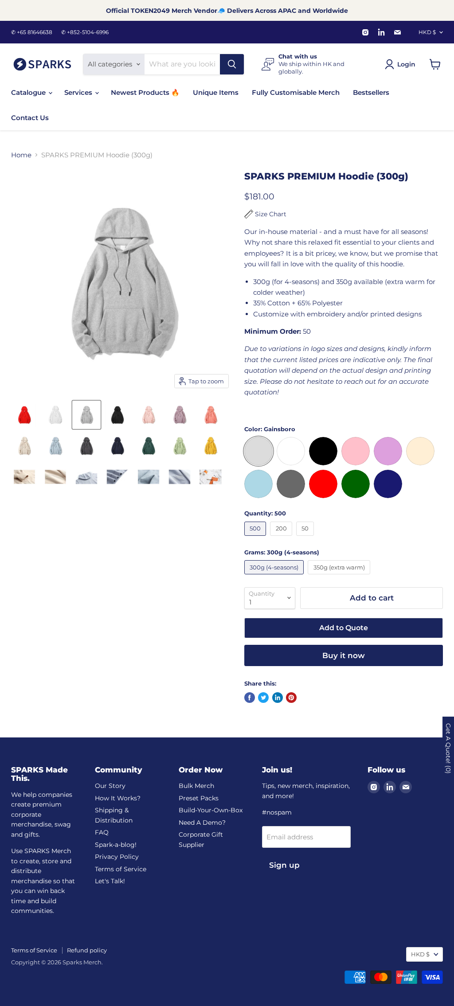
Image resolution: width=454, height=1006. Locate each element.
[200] (282, 538)
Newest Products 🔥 (145, 92)
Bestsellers (371, 92)
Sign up (284, 865)
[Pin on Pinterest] (291, 697)
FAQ (102, 832)
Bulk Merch (196, 786)
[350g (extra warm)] (340, 576)
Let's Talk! (110, 881)
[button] (265, 214)
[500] (256, 538)
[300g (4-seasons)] (275, 576)
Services (79, 92)
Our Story (110, 786)
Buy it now (343, 655)
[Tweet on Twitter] (263, 697)
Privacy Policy (117, 857)
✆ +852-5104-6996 (85, 32)
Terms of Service (120, 869)
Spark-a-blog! (116, 845)
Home (21, 155)
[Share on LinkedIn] (277, 697)
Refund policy (87, 950)
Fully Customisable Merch (296, 92)
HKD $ (427, 32)
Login (406, 64)
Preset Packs (199, 798)
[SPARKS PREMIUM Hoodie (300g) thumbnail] (24, 415)
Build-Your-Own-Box (211, 810)
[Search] (232, 64)
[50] (306, 538)
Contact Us (30, 117)
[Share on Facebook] (249, 697)
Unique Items (216, 92)
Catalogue (29, 92)
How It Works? (118, 798)
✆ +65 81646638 (31, 32)
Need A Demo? (202, 823)
